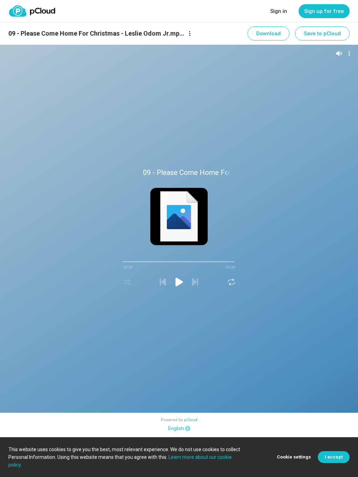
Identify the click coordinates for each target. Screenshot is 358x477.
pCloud (190, 420)
